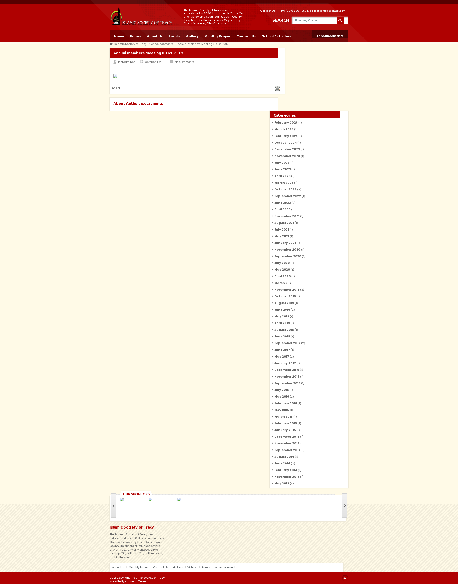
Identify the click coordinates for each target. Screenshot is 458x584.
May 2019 (281, 316)
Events (174, 36)
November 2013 (286, 477)
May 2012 (281, 483)
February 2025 (286, 136)
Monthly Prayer (217, 36)
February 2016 (285, 403)
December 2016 (286, 370)
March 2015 (283, 417)
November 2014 (287, 443)
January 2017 (285, 363)
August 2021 (284, 223)
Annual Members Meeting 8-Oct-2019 (203, 44)
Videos (192, 567)
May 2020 (282, 270)
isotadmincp (126, 62)
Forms (135, 36)
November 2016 (286, 376)
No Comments (184, 62)
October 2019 (285, 296)
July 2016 (281, 390)
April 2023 (282, 176)
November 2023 (287, 156)
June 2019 (282, 310)
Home (119, 36)
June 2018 (282, 336)
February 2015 (285, 423)
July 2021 (281, 229)
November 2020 (287, 249)
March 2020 (284, 283)
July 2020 (282, 263)
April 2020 (282, 276)
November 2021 (286, 216)
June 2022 (282, 203)
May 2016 (281, 397)
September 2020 (287, 256)
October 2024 (285, 143)
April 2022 (282, 209)
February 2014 (285, 470)
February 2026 (286, 123)
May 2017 (281, 356)
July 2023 (282, 163)
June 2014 (282, 463)
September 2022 (287, 196)
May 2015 (281, 410)
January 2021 (285, 243)
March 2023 (283, 183)
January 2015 (285, 430)
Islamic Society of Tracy (130, 44)
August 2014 (284, 457)
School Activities (276, 36)
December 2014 (286, 437)
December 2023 (287, 149)
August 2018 (284, 330)
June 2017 (282, 350)
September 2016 (287, 383)
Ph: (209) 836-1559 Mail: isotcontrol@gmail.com (313, 10)
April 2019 (282, 323)
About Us (155, 36)
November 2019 (286, 290)
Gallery (192, 36)
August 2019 (284, 303)
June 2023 (282, 169)
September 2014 (287, 450)
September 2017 (287, 343)
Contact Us (268, 10)
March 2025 (283, 129)
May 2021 (281, 236)
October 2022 (285, 189)
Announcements (330, 36)
